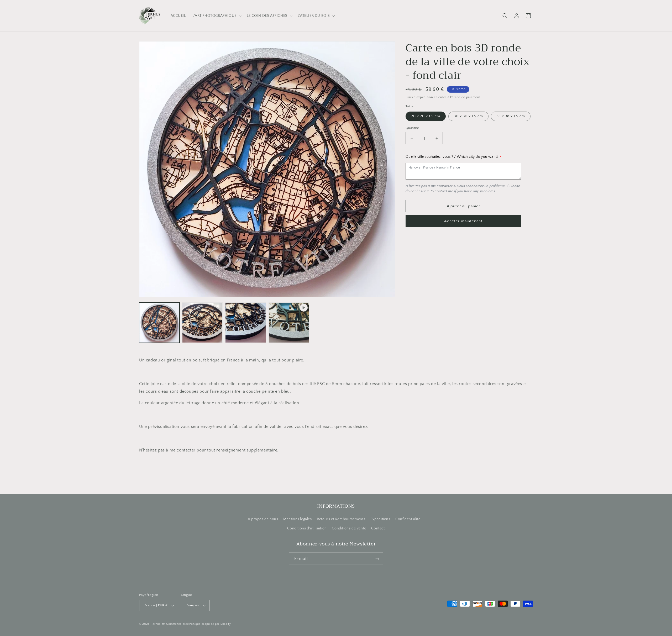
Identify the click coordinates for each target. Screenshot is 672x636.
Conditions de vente (349, 528)
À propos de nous (263, 519)
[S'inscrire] (377, 559)
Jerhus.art (158, 624)
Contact (378, 528)
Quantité (412, 128)
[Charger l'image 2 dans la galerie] (202, 322)
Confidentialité (407, 519)
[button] (216, 15)
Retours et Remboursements (341, 519)
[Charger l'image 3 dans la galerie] (245, 322)
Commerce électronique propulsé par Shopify (198, 624)
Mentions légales (297, 519)
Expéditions (380, 519)
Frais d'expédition (419, 97)
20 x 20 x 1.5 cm (425, 116)
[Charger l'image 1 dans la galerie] (159, 322)
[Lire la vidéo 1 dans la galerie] (289, 322)
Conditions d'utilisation (307, 528)
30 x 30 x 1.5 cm (468, 116)
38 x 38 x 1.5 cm (510, 116)
